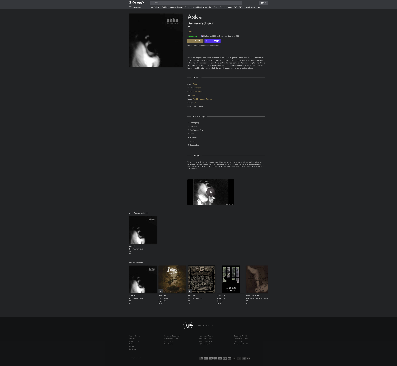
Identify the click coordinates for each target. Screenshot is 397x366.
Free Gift (206, 45)
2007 (194, 95)
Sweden (198, 88)
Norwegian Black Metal (172, 336)
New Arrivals (155, 7)
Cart (264, 3)
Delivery (132, 344)
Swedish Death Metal (171, 338)
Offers (241, 7)
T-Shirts (165, 7)
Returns (131, 346)
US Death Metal (204, 344)
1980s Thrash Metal (205, 341)
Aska (195, 84)
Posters (223, 7)
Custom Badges (134, 336)
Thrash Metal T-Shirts (241, 344)
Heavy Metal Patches (206, 336)
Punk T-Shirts (238, 341)
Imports (172, 7)
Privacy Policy (134, 341)
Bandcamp (133, 349)
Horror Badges (169, 341)
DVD (235, 7)
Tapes (216, 7)
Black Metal (197, 7)
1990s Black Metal (205, 338)
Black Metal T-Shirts (241, 336)
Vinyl (210, 7)
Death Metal (250, 7)
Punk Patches (168, 344)
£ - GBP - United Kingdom (204, 326)
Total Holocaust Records (202, 99)
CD (195, 103)
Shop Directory (137, 7)
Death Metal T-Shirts (241, 338)
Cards (230, 7)
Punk (259, 7)
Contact (132, 338)
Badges (188, 7)
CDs (205, 7)
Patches (180, 7)
